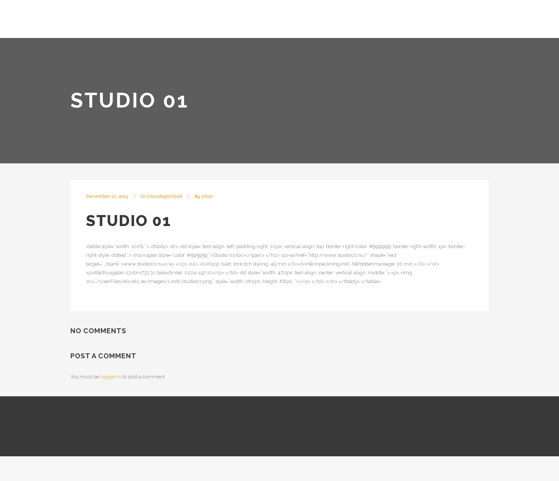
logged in (110, 377)
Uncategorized (164, 196)
